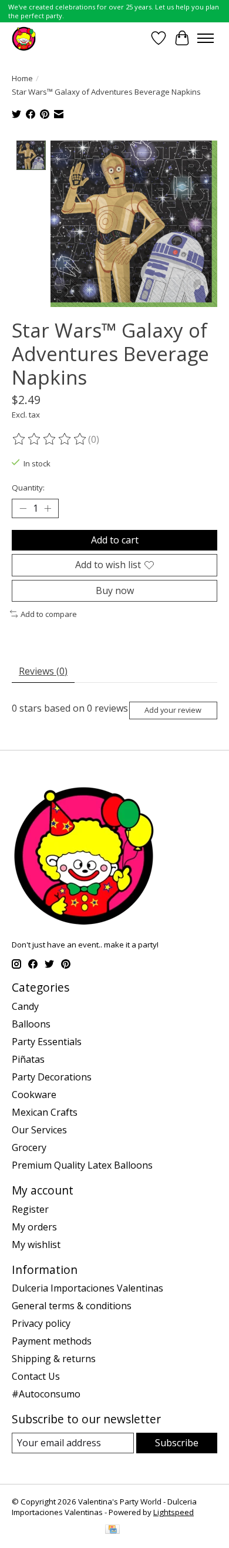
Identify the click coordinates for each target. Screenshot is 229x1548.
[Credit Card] (112, 1530)
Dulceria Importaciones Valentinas (87, 1288)
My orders (34, 1226)
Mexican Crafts (45, 1112)
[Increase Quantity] (47, 508)
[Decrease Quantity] (23, 508)
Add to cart (115, 539)
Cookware (34, 1094)
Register (30, 1209)
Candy (25, 1006)
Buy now (115, 590)
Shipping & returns (54, 1358)
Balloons (31, 1023)
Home (22, 78)
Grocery (29, 1147)
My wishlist (36, 1244)
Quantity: (28, 487)
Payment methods (52, 1341)
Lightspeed (173, 1512)
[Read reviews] (50, 439)
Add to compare (49, 614)
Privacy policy (41, 1323)
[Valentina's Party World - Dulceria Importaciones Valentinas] (24, 38)
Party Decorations (52, 1076)
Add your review (172, 710)
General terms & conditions (72, 1305)
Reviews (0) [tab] (43, 671)
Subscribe (176, 1442)
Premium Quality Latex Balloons (82, 1165)
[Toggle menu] (205, 38)
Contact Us (36, 1376)
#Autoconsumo (46, 1393)
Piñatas (28, 1059)
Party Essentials (47, 1041)
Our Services (39, 1129)
